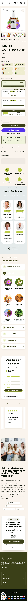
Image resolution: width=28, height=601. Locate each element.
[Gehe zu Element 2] (9, 35)
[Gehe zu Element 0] (3, 35)
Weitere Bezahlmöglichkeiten (13, 133)
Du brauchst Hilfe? (21, 151)
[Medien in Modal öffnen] (22, 10)
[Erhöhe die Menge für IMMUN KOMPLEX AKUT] (9, 120)
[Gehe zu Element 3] (15, 35)
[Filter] (4, 396)
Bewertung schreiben (13, 390)
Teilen (4, 151)
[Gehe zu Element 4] (20, 35)
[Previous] (8, 403)
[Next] (19, 403)
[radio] (13, 84)
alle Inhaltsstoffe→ (21, 76)
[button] (13, 376)
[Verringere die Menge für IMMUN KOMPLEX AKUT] (3, 120)
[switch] (3, 599)
